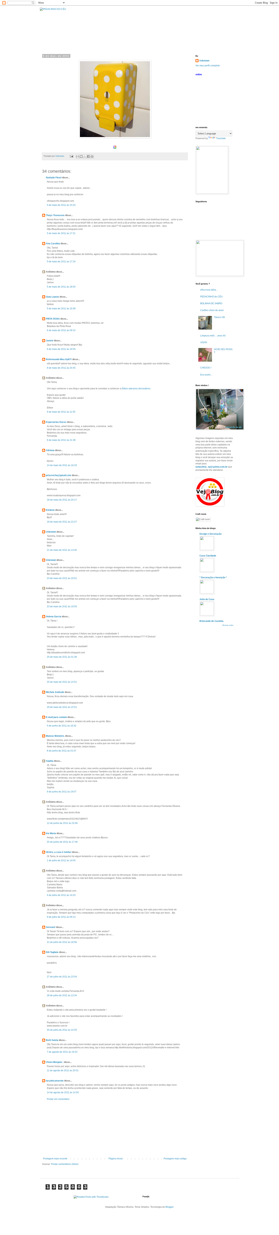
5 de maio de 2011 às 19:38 (61, 308)
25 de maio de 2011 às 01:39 (62, 657)
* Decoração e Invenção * (213, 577)
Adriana (50, 450)
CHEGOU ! (205, 367)
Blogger (169, 1207)
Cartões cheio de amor (212, 310)
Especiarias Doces (56, 422)
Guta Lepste (52, 296)
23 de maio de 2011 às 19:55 (62, 606)
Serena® (50, 927)
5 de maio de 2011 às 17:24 (61, 261)
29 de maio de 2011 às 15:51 (62, 707)
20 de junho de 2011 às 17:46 (62, 842)
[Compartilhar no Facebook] (88, 156)
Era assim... (206, 374)
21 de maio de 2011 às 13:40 (62, 550)
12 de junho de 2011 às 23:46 (62, 823)
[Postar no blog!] (81, 156)
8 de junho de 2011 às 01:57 (61, 750)
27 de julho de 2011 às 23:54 (62, 976)
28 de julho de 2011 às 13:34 (62, 995)
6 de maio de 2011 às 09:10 (61, 330)
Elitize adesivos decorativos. (136, 388)
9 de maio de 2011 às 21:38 (61, 440)
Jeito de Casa (206, 599)
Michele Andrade (55, 692)
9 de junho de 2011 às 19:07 (61, 791)
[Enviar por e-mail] (78, 156)
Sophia (49, 761)
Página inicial (116, 1158)
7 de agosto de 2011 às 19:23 (62, 1052)
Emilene (50, 510)
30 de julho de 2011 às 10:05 (62, 1030)
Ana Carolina (53, 243)
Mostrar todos (227, 625)
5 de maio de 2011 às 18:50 (61, 286)
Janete (49, 340)
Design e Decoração (210, 534)
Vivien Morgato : (54, 1062)
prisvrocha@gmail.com (58, 475)
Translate (221, 138)
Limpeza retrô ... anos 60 (213, 335)
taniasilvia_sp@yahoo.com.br (211, 466)
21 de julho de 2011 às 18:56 (62, 942)
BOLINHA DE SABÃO (211, 303)
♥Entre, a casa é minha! (59, 852)
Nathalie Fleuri (53, 177)
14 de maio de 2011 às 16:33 (62, 465)
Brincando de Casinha (211, 621)
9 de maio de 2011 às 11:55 (61, 412)
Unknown (51, 532)
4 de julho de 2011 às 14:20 (61, 895)
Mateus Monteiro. (55, 736)
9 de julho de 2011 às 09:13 (61, 917)
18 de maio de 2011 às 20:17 (62, 499)
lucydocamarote (55, 1080)
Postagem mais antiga (175, 1158)
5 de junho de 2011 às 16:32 (61, 725)
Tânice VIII (219, 317)
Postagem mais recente (55, 1158)
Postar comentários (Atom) (64, 1164)
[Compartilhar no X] (85, 156)
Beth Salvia (52, 1040)
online (198, 74)
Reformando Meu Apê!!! (59, 359)
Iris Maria (51, 833)
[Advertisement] (114, 1129)
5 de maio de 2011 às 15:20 (61, 205)
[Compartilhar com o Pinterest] (92, 156)
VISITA (203, 342)
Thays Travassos (55, 215)
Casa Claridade (207, 555)
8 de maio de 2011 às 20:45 (61, 368)
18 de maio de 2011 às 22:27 (62, 521)
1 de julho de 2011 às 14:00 (61, 860)
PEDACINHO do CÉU (211, 296)
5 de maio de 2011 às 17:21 (61, 233)
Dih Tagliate (52, 952)
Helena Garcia (53, 616)
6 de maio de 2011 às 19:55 (61, 349)
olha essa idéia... (209, 289)
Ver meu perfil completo (207, 65)
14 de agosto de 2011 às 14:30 (63, 1092)
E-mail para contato (56, 717)
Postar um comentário (58, 1099)
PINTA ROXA (53, 318)
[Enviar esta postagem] (71, 156)
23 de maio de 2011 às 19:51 (62, 578)
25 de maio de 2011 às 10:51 (62, 682)
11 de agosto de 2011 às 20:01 (63, 1070)
